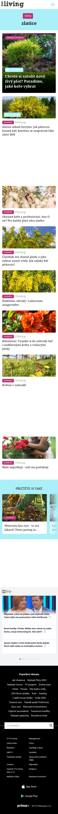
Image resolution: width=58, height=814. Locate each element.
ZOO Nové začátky (20, 693)
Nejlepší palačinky (20, 715)
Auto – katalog (39, 693)
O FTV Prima (12, 738)
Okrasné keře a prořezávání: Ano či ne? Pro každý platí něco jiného (26, 218)
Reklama (10, 748)
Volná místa (12, 743)
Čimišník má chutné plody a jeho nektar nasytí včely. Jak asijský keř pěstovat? (25, 260)
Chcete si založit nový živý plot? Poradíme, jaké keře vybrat (25, 81)
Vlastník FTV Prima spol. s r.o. (15, 770)
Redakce (32, 769)
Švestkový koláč (39, 715)
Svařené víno (15, 702)
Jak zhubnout (18, 680)
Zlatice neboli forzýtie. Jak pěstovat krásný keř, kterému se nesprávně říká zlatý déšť (28, 130)
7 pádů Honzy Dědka (22, 698)
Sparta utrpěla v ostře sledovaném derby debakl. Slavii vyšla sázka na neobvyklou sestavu (27, 644)
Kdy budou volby (38, 689)
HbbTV (9, 752)
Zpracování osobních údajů (38, 758)
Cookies (10, 764)
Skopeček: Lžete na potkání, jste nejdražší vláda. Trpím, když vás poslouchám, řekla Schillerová (27, 615)
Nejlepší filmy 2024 (36, 680)
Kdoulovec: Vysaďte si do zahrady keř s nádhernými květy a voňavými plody (27, 345)
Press (31, 743)
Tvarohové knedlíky (40, 711)
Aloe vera (16, 706)
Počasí (24, 689)
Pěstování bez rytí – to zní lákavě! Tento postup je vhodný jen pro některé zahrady (21, 528)
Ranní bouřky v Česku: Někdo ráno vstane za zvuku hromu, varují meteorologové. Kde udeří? (27, 630)
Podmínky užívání (14, 757)
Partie (15, 689)
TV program (30, 684)
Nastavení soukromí (37, 776)
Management (34, 738)
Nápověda (33, 764)
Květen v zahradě (14, 385)
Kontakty (32, 752)
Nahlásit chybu (13, 776)
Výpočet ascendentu (18, 711)
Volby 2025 (40, 698)
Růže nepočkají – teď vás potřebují (25, 467)
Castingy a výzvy (36, 748)
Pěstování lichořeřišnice (35, 706)
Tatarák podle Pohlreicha (36, 702)
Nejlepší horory (14, 684)
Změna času (45, 684)
